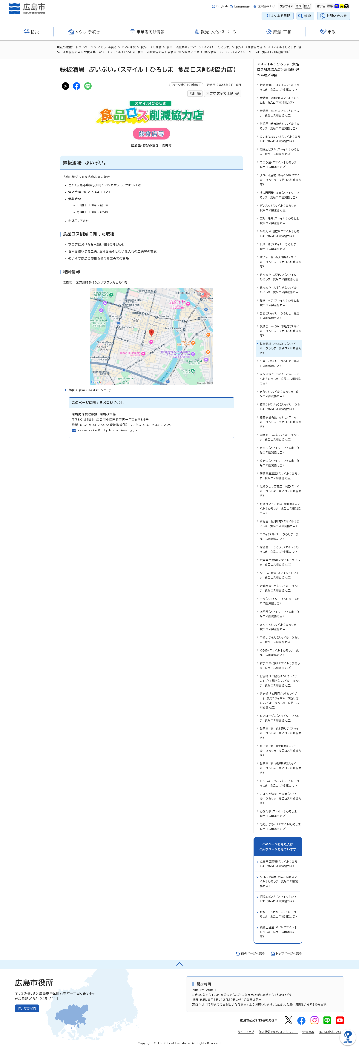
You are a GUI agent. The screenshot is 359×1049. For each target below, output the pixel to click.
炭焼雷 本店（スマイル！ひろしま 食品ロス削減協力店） (279, 113)
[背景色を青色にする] (337, 6)
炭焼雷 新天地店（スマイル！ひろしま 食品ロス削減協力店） (280, 126)
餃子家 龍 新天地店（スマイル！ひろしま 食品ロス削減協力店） (280, 262)
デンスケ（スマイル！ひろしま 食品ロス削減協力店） (279, 207)
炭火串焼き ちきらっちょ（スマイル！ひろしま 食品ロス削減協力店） (280, 379)
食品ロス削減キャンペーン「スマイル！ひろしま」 (199, 47)
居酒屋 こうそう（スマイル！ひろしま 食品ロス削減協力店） (279, 549)
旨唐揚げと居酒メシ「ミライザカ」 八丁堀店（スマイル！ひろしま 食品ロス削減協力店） (280, 681)
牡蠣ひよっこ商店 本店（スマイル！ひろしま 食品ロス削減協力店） (280, 491)
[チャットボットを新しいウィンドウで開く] (347, 1044)
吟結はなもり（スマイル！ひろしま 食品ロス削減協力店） (280, 639)
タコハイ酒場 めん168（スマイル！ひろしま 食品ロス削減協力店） (280, 180)
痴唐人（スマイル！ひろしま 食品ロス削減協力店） (279, 463)
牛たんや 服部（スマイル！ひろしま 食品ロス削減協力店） (280, 233)
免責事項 (308, 1031)
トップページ (84, 47)
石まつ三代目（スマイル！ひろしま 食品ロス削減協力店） (280, 665)
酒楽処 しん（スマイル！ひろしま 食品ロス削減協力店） (279, 437)
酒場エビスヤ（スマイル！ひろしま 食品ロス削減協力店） (279, 151)
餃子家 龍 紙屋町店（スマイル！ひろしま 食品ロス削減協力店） (280, 768)
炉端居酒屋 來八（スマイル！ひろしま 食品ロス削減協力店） (280, 87)
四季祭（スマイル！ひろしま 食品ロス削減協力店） (279, 614)
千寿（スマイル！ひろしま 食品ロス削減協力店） (279, 363)
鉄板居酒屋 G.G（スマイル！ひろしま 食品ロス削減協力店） (278, 932)
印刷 (192, 93)
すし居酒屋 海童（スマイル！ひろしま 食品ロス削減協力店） (279, 195)
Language (242, 6)
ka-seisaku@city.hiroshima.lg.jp (107, 430)
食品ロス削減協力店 (249, 47)
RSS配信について (331, 1031)
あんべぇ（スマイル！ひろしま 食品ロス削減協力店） (279, 627)
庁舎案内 (30, 1008)
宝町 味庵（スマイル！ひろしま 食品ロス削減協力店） (280, 220)
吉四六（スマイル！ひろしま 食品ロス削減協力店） (279, 450)
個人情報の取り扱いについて (278, 1031)
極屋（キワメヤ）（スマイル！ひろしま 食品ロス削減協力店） (280, 406)
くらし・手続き (107, 47)
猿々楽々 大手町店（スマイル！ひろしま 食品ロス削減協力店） (280, 290)
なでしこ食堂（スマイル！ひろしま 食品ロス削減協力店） (279, 575)
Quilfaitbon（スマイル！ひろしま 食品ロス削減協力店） (280, 138)
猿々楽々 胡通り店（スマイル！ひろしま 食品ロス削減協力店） (280, 277)
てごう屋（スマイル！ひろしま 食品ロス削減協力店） (279, 164)
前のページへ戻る (253, 953)
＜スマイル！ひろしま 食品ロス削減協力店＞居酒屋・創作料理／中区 (153, 52)
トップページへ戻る (289, 953)
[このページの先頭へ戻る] (179, 964)
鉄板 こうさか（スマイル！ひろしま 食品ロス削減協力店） (278, 914)
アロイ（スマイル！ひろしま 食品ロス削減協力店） (279, 536)
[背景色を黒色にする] (346, 6)
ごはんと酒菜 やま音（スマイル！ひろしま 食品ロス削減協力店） (280, 798)
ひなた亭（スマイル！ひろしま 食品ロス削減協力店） (279, 813)
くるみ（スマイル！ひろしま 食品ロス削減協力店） (279, 652)
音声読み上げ (266, 6)
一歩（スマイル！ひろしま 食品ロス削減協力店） (279, 601)
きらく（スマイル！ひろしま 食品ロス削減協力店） (279, 394)
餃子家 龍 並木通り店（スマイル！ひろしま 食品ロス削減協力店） (280, 733)
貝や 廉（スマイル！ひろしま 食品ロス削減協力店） (279, 246)
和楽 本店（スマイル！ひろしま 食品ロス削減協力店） (280, 302)
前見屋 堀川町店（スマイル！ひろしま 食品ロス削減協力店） (280, 523)
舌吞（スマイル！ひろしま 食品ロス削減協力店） (279, 315)
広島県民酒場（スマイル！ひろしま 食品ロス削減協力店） (280, 562)
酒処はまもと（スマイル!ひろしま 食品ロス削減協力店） (281, 826)
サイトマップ (246, 1031)
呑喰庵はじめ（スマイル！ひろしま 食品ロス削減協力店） (280, 588)
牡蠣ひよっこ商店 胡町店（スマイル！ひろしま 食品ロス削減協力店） (280, 509)
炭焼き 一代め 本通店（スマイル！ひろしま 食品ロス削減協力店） (280, 331)
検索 (307, 15)
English (222, 6)
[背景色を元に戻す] (330, 6)
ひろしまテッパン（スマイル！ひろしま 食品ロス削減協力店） (279, 783)
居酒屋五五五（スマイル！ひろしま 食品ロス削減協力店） (280, 475)
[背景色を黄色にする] (342, 6)
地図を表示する (88, 390)
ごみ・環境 (129, 47)
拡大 (306, 6)
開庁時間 (204, 984)
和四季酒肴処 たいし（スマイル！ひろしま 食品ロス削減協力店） (280, 422)
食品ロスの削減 (151, 47)
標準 (298, 6)
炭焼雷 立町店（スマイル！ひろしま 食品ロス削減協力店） (280, 100)
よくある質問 (280, 15)
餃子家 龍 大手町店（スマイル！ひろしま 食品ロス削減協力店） (280, 751)
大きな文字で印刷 (220, 93)
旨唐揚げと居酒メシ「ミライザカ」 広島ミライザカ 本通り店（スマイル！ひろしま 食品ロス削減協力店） (279, 700)
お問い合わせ (336, 15)
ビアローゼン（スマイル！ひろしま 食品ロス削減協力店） (280, 718)
